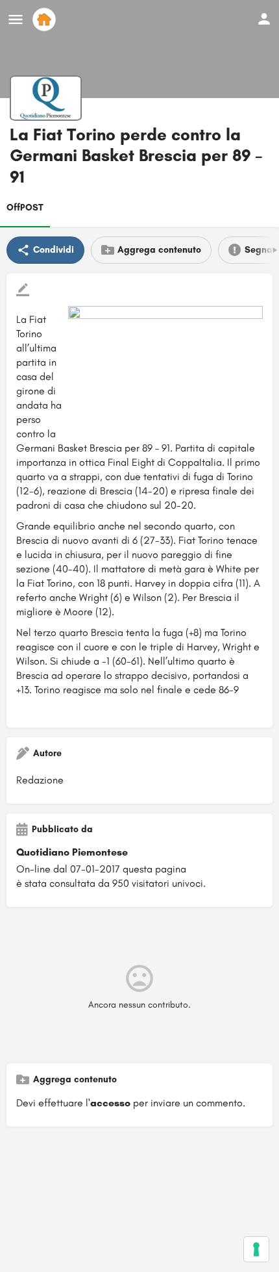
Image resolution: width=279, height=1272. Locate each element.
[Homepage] (45, 19)
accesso (110, 1103)
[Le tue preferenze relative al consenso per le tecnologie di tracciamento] (256, 1249)
